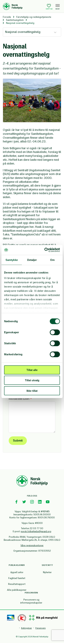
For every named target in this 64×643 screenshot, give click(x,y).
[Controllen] (22, 617)
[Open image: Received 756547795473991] (32, 101)
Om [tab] (52, 259)
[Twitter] (24, 502)
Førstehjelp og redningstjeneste (33, 16)
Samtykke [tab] (12, 259)
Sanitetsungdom (15, 20)
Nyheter (47, 572)
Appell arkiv (16, 572)
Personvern (40, 628)
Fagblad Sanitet (16, 578)
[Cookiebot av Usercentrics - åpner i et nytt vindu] (45, 250)
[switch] (55, 332)
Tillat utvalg (32, 380)
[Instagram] (32, 502)
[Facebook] (16, 502)
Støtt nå (49, 9)
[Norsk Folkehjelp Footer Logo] (32, 481)
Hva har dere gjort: (19, 399)
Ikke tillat (32, 390)
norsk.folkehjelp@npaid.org (36, 531)
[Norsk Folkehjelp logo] (23, 6)
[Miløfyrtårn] (11, 617)
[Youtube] (48, 502)
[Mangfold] (43, 617)
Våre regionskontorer (32, 545)
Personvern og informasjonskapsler (31, 601)
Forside (7, 16)
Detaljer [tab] (32, 259)
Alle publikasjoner (16, 589)
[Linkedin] (40, 502)
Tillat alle (32, 369)
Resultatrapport (16, 584)
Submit (18, 440)
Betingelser (26, 628)
